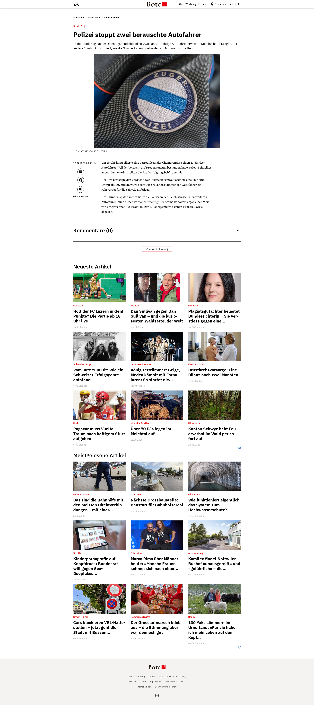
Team (143, 681)
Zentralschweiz (112, 17)
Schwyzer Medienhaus (166, 686)
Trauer (151, 676)
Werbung (190, 4)
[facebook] (89, 181)
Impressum (155, 681)
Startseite (78, 17)
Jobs (160, 676)
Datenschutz (171, 681)
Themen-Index (143, 686)
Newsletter (172, 676)
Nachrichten (93, 17)
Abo (180, 4)
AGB (183, 681)
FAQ (184, 676)
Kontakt (133, 681)
